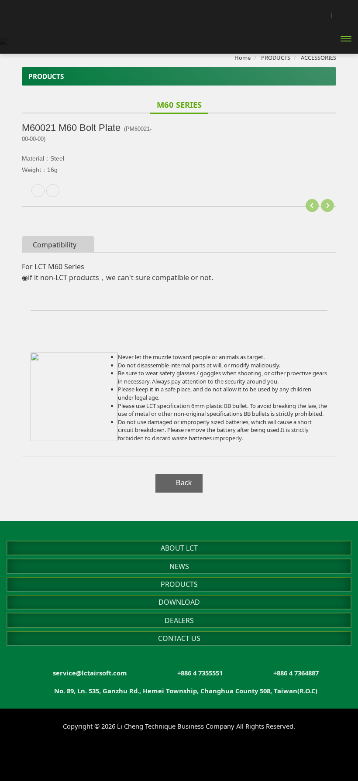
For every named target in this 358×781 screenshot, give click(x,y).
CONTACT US (179, 638)
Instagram (161, 751)
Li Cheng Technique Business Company (55, 36)
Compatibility (54, 245)
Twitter (196, 751)
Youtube (179, 751)
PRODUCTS (179, 584)
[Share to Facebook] (52, 190)
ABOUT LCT (179, 548)
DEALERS (179, 620)
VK (214, 751)
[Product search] (321, 14)
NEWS (179, 566)
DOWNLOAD (179, 602)
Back (184, 482)
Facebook (144, 751)
